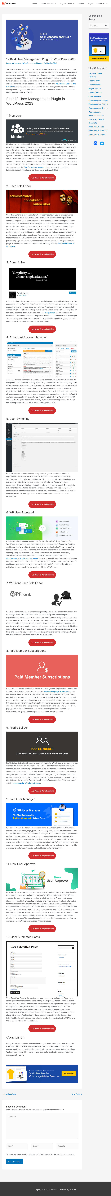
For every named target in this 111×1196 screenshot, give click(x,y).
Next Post (77, 1094)
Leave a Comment (13, 63)
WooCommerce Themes (98, 108)
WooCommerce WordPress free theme (22, 558)
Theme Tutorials (47, 3)
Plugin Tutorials (66, 3)
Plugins (90, 3)
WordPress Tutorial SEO (98, 131)
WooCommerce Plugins (32, 63)
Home (34, 3)
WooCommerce (95, 96)
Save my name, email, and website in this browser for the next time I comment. (41, 1154)
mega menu (50, 313)
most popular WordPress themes (26, 783)
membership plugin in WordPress (57, 691)
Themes (81, 3)
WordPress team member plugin (37, 167)
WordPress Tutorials (97, 134)
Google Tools (94, 81)
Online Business (95, 85)
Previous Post (9, 1094)
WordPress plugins (96, 127)
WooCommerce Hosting (98, 100)
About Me (101, 3)
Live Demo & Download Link (42, 178)
